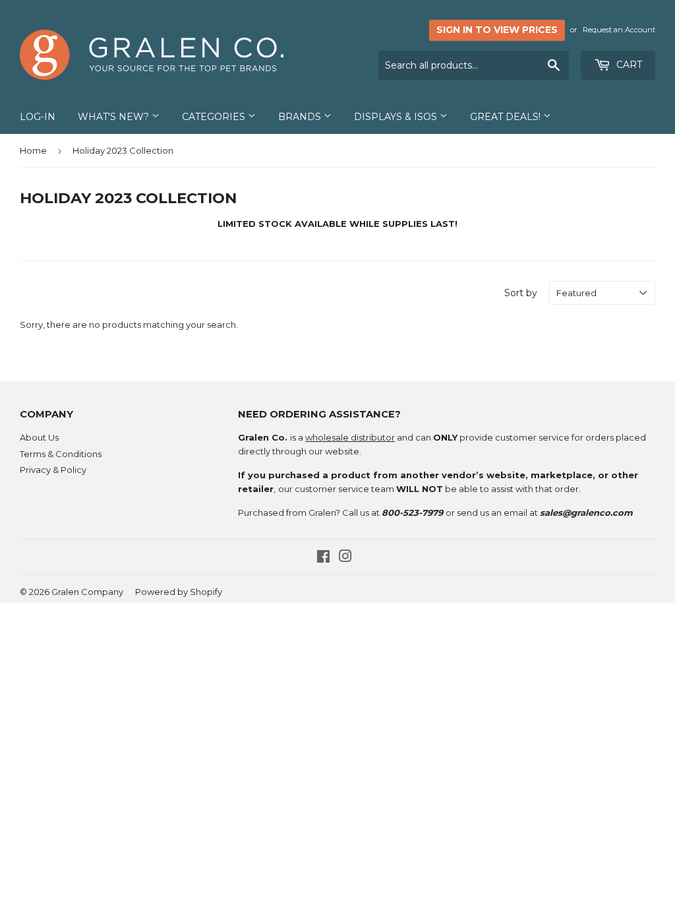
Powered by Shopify (178, 591)
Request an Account (619, 29)
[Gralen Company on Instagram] (345, 558)
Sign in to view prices (497, 30)
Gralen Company (87, 591)
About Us (39, 437)
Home (33, 150)
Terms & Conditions (61, 454)
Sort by (520, 293)
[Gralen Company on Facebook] (323, 558)
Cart (628, 65)
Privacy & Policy (53, 469)
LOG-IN (37, 117)
